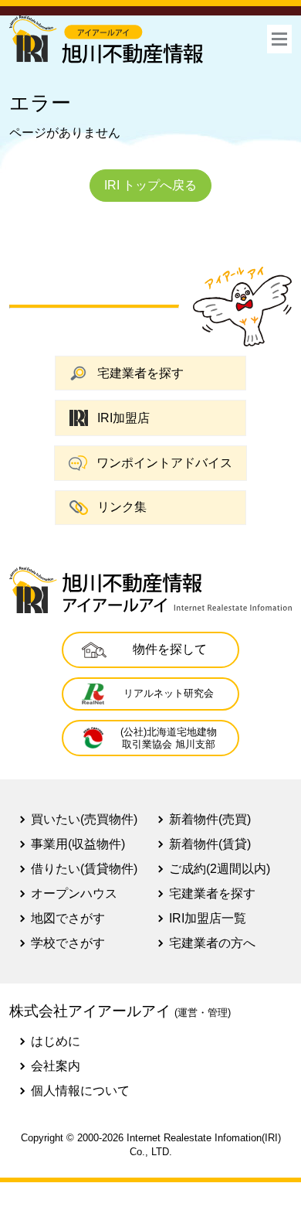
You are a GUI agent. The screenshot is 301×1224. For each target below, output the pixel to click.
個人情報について (80, 1090)
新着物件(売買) (210, 819)
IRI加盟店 (123, 417)
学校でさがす (68, 943)
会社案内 (55, 1065)
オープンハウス (74, 893)
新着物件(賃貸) (210, 844)
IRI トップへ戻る (150, 185)
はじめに (55, 1041)
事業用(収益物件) (78, 844)
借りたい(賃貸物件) (84, 868)
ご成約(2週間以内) (219, 868)
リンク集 (122, 506)
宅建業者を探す (140, 373)
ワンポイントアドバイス (164, 462)
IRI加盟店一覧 (207, 918)
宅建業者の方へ (212, 943)
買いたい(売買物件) (84, 819)
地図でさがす (68, 918)
